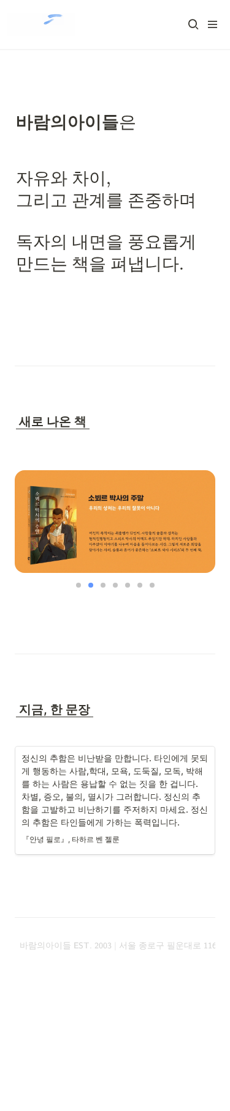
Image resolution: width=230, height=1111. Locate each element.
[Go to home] (41, 24)
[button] (193, 24)
